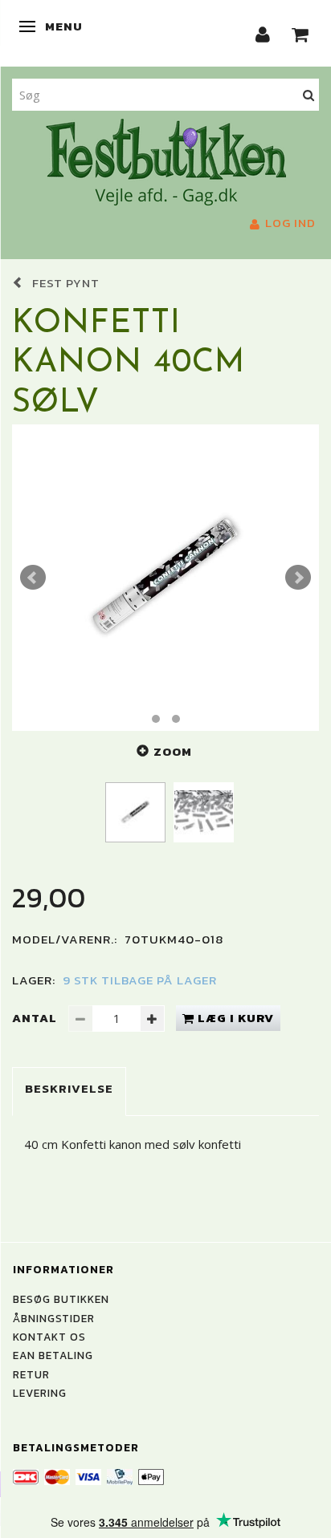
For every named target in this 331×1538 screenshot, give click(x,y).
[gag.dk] (166, 160)
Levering (40, 1393)
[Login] (263, 33)
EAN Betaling (53, 1355)
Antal (36, 1017)
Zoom (172, 751)
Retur (31, 1374)
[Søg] (309, 94)
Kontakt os (49, 1337)
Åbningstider (54, 1318)
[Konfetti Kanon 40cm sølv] (165, 577)
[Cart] (300, 33)
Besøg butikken (61, 1299)
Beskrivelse (69, 1088)
